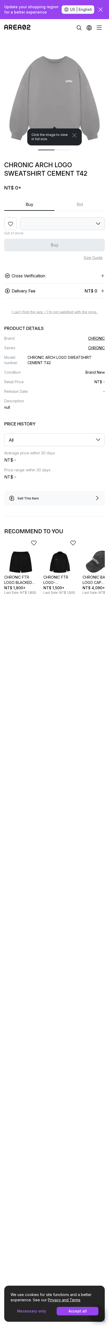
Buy (29, 204)
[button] (89, 27)
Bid (80, 204)
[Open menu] (99, 27)
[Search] (79, 27)
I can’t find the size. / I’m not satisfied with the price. (55, 312)
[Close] (74, 135)
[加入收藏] (10, 223)
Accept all (78, 1311)
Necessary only (31, 1311)
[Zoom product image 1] (54, 90)
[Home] (17, 27)
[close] (100, 9)
